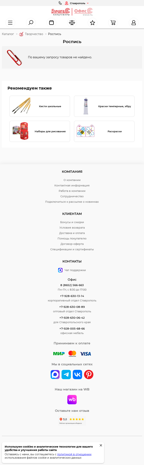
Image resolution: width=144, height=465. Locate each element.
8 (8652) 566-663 (72, 285)
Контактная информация (72, 185)
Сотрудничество (72, 196)
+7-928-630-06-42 (72, 317)
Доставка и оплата (72, 233)
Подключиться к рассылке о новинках (72, 201)
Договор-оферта (72, 244)
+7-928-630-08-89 (72, 307)
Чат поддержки (75, 270)
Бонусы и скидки (72, 222)
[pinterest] (88, 375)
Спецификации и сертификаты (72, 249)
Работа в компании (72, 191)
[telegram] (66, 375)
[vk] (55, 375)
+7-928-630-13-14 (72, 296)
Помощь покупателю (72, 238)
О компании (72, 180)
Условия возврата (72, 227)
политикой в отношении (74, 454)
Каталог (8, 34)
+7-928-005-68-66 (72, 328)
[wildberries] (72, 400)
